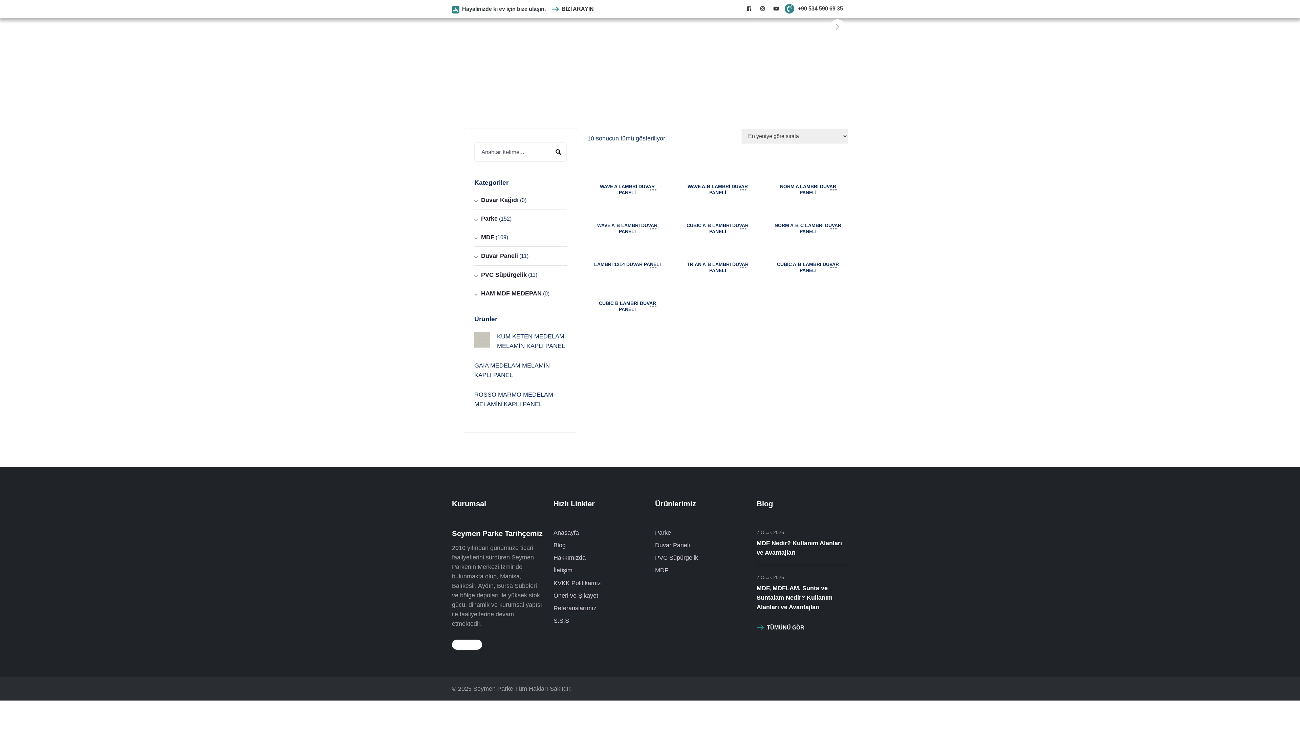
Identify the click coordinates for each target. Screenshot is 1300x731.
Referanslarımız (732, 26)
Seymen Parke (493, 688)
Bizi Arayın (578, 9)
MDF (666, 26)
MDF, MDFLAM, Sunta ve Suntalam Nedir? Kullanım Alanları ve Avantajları (794, 598)
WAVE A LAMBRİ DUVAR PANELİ (627, 189)
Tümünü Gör (785, 627)
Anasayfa (516, 26)
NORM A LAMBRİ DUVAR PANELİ (808, 189)
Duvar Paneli (595, 26)
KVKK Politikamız (577, 583)
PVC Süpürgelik (635, 26)
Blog (683, 26)
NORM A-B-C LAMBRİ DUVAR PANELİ (808, 228)
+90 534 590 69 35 (820, 9)
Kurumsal (544, 26)
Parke (568, 26)
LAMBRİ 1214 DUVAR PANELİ (627, 264)
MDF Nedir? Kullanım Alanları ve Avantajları (799, 548)
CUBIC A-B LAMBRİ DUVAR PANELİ (718, 228)
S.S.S (701, 26)
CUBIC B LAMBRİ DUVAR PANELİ (627, 306)
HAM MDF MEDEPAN (511, 293)
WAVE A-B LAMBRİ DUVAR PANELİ (718, 189)
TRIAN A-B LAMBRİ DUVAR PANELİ (718, 267)
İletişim (764, 26)
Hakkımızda (570, 557)
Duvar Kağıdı (500, 200)
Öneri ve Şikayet (576, 595)
